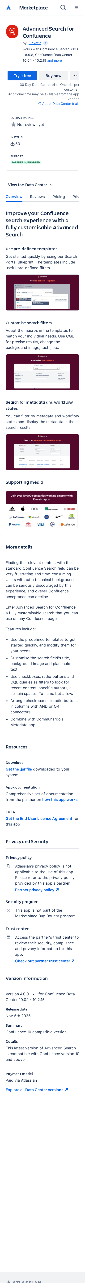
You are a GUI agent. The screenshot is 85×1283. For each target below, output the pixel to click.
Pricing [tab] (58, 196)
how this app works (60, 799)
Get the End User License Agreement (39, 818)
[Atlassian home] (8, 8)
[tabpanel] (42, 655)
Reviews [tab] (37, 196)
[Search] (63, 7)
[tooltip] (45, 43)
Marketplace (33, 7)
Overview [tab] (14, 196)
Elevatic (35, 43)
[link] (22, 75)
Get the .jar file (19, 769)
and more (54, 60)
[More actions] (74, 75)
